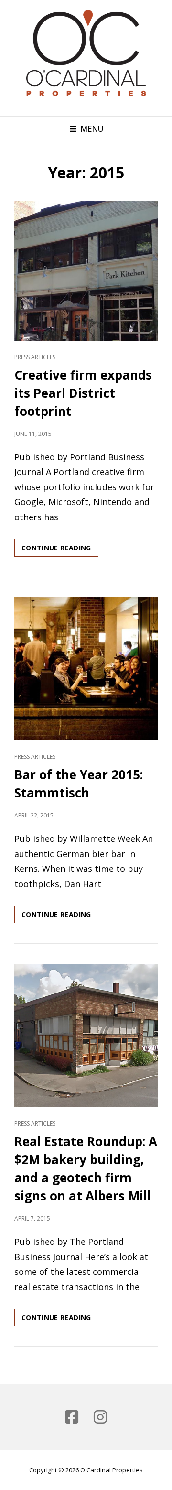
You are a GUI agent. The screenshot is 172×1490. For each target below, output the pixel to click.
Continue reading (60, 550)
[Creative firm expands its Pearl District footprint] (86, 271)
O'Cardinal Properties (111, 1470)
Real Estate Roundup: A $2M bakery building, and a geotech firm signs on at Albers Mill (85, 1168)
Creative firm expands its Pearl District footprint (83, 393)
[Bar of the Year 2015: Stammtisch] (86, 668)
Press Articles (34, 357)
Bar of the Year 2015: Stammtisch (78, 783)
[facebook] (71, 1417)
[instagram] (100, 1417)
